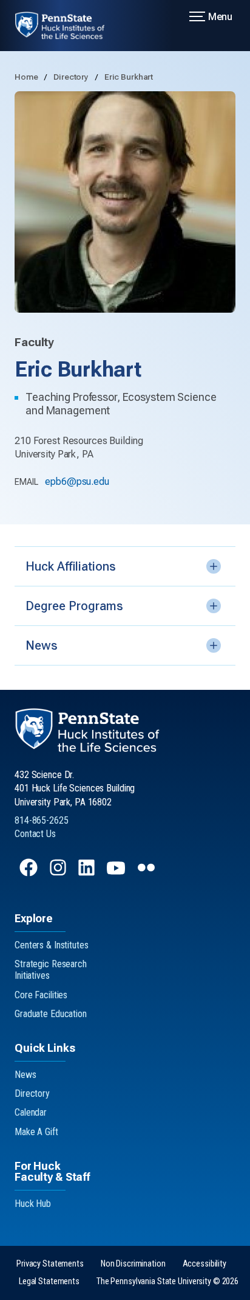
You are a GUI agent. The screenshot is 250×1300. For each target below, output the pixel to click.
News (25, 1074)
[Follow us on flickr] (147, 873)
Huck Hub (33, 1203)
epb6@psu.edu (77, 481)
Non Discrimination (133, 1264)
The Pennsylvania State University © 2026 (167, 1281)
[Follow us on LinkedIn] (87, 873)
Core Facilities (41, 995)
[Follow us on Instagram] (59, 873)
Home (27, 77)
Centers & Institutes (52, 945)
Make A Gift (36, 1132)
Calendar (31, 1112)
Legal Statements (49, 1281)
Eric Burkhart (128, 77)
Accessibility (204, 1264)
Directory (71, 77)
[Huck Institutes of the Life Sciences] (67, 25)
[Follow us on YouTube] (117, 873)
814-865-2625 (42, 820)
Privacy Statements (50, 1264)
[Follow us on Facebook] (29, 873)
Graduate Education (51, 1014)
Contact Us (35, 833)
